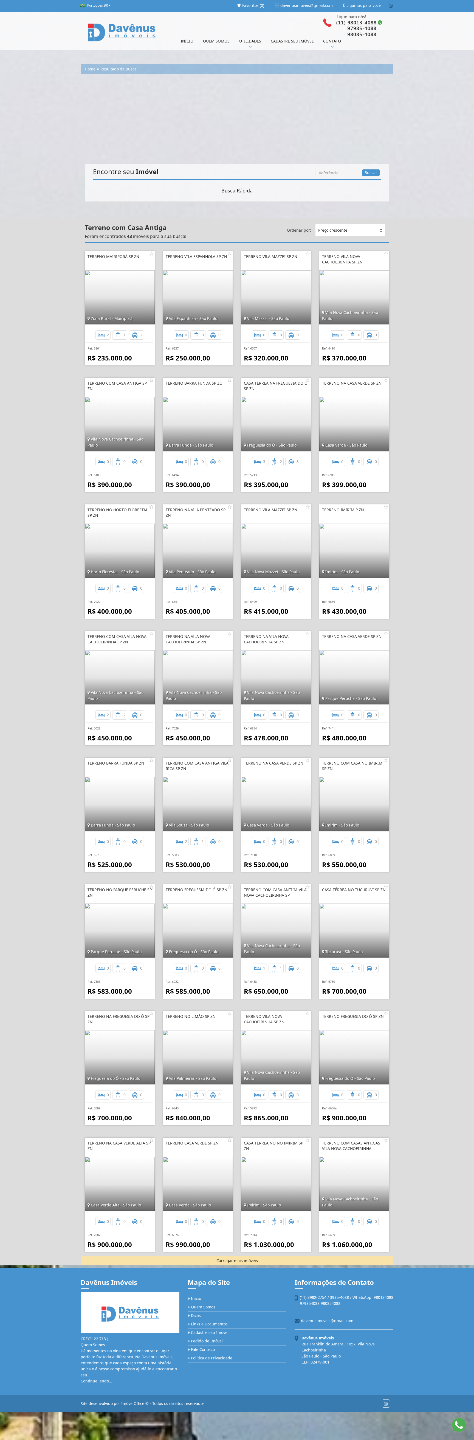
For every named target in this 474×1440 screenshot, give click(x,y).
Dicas (195, 1315)
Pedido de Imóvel (206, 1341)
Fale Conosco (202, 1349)
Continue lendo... (96, 1381)
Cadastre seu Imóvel (209, 1332)
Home (90, 69)
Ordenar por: (299, 230)
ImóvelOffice (132, 1403)
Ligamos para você (363, 5)
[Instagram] (390, 6)
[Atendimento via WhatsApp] (459, 1425)
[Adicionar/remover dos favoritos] (151, 254)
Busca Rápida (237, 190)
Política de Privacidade (211, 1358)
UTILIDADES (250, 41)
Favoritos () (252, 5)
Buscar (371, 172)
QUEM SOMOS (216, 41)
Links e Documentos (209, 1324)
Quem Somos (202, 1307)
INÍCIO (187, 41)
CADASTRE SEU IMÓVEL (292, 41)
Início (195, 1298)
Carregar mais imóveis (237, 1260)
